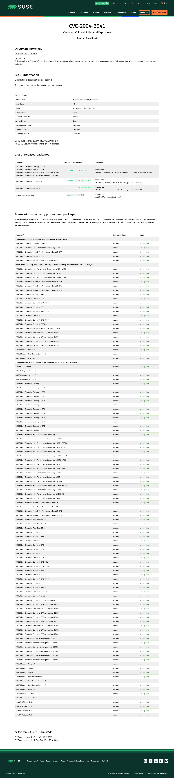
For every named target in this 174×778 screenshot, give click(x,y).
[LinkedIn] (161, 761)
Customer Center (121, 3)
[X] (156, 761)
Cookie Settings (138, 773)
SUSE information (27, 75)
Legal (36, 761)
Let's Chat (104, 761)
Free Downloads (159, 12)
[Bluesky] (166, 761)
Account (137, 3)
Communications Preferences (78, 761)
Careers (29, 761)
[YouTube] (145, 761)
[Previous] (81, 38)
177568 (36, 141)
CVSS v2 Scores (21, 95)
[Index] (89, 38)
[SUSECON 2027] (102, 3)
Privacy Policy (152, 773)
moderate (51, 85)
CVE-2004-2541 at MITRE (26, 54)
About (63, 761)
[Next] (95, 38)
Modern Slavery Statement (49, 761)
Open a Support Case (18, 773)
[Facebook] (150, 761)
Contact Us (144, 12)
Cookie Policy (163, 773)
